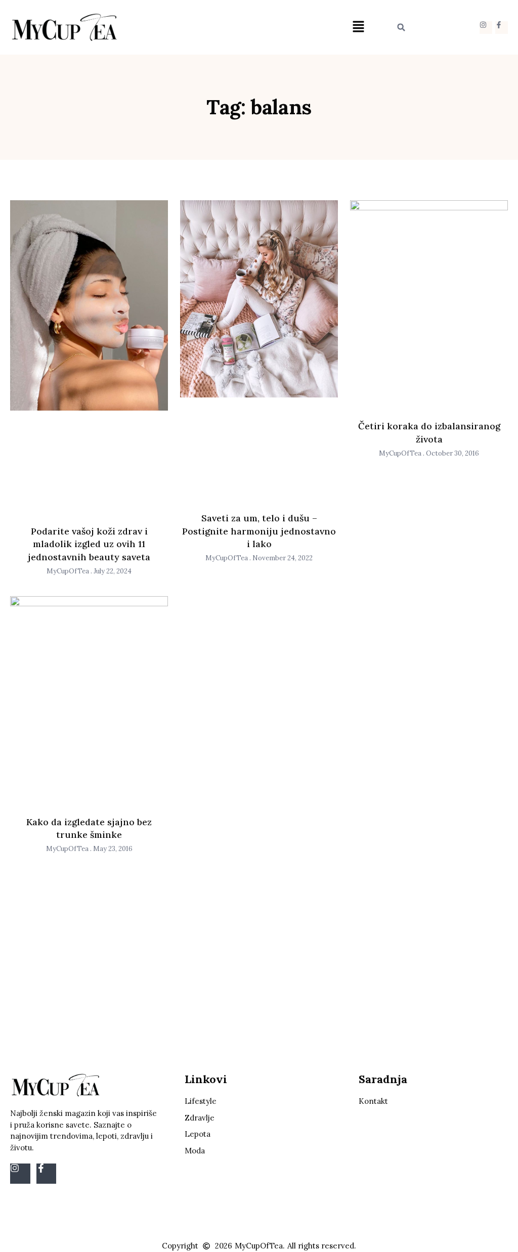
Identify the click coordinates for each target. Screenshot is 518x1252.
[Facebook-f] (501, 27)
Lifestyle (201, 1101)
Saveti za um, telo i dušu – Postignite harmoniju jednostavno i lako (259, 530)
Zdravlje (199, 1118)
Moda (195, 1150)
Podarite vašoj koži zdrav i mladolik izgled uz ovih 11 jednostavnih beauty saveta (89, 543)
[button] (358, 27)
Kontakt (373, 1101)
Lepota (197, 1134)
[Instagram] (486, 27)
